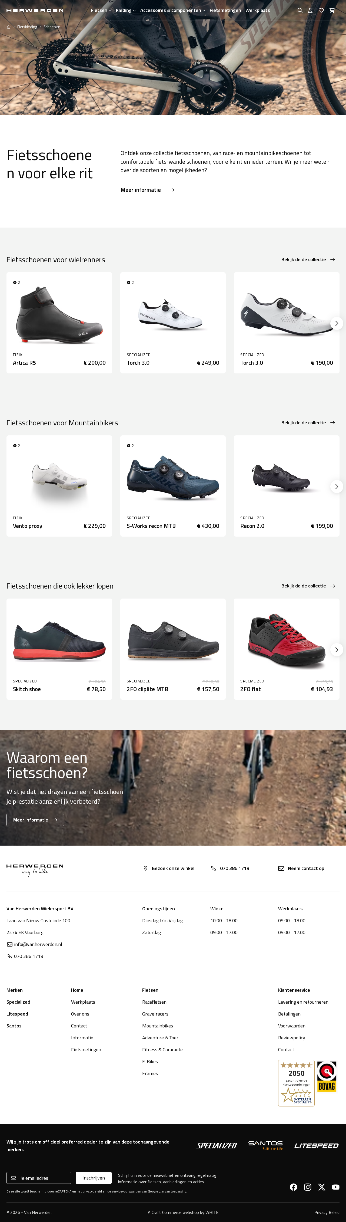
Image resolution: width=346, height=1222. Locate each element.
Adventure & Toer (160, 1037)
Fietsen (99, 10)
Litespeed (17, 1013)
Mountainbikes (157, 1025)
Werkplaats (257, 10)
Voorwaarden (291, 1025)
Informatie (82, 1037)
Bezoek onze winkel (173, 868)
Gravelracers (155, 1013)
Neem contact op (306, 868)
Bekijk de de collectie (303, 259)
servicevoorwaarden (126, 1191)
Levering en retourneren (303, 1002)
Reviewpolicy (291, 1037)
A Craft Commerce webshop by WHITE (183, 1212)
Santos (14, 1025)
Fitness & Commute (162, 1049)
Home (77, 990)
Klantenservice (294, 990)
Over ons (80, 1013)
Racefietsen (154, 1002)
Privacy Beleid (327, 1212)
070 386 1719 (234, 868)
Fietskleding (27, 26)
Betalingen (289, 1013)
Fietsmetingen (225, 10)
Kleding (124, 10)
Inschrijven (93, 1177)
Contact (79, 1025)
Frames (150, 1073)
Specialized (18, 1002)
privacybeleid (92, 1191)
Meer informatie (141, 189)
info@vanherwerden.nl (38, 944)
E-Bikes (150, 1061)
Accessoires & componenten (170, 10)
